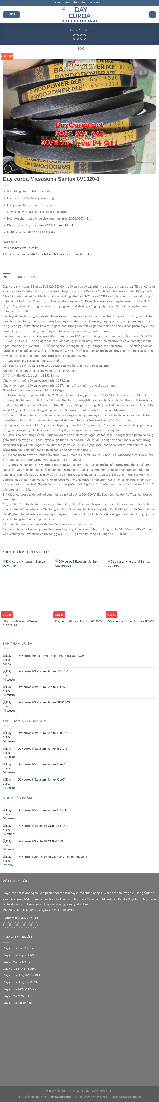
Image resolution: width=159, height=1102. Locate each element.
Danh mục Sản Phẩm (75, 1091)
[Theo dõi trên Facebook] (6, 925)
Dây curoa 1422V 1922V (19, 989)
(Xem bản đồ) (66, 225)
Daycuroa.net (12, 893)
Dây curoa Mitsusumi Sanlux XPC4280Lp (20, 623)
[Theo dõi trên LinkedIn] (34, 925)
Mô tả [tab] (6, 277)
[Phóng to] (8, 169)
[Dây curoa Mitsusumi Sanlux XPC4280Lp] (27, 588)
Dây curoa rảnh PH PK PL (20, 996)
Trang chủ (75, 30)
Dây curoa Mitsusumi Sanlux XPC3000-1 (79, 623)
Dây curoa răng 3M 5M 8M (21, 975)
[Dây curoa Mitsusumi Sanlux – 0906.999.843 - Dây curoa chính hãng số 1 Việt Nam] (79, 14)
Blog (94, 1091)
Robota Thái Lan (83, 254)
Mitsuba (48, 254)
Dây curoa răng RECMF (19, 955)
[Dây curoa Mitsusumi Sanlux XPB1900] (132, 588)
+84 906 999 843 (26, 918)
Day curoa (13, 254)
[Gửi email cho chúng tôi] (13, 925)
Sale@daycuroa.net (130, 1096)
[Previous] (3, 597)
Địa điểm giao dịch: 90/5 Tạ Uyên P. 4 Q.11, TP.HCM (38, 910)
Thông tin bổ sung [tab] (25, 277)
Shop (86, 30)
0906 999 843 (92, 1096)
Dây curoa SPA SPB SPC (19, 968)
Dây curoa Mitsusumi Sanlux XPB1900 (131, 621)
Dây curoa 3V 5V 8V (26, 248)
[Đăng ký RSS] (27, 925)
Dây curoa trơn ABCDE (19, 948)
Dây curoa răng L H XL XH (20, 982)
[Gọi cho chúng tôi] (20, 925)
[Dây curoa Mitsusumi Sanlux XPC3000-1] (79, 588)
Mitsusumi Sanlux (63, 254)
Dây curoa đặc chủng (17, 1002)
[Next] (156, 597)
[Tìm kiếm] (152, 14)
